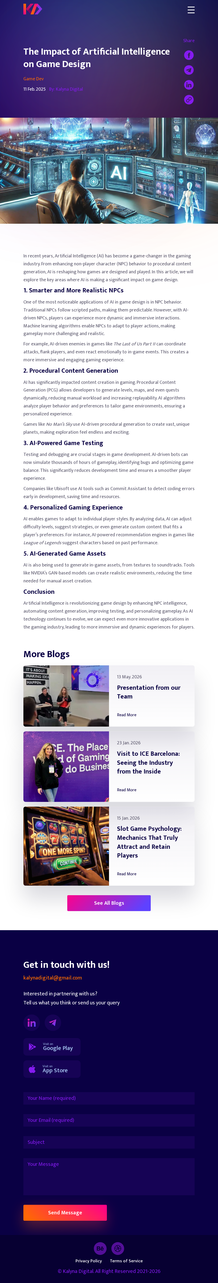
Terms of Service (126, 1261)
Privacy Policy (89, 1261)
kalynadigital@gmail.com (52, 978)
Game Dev (33, 79)
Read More (126, 715)
